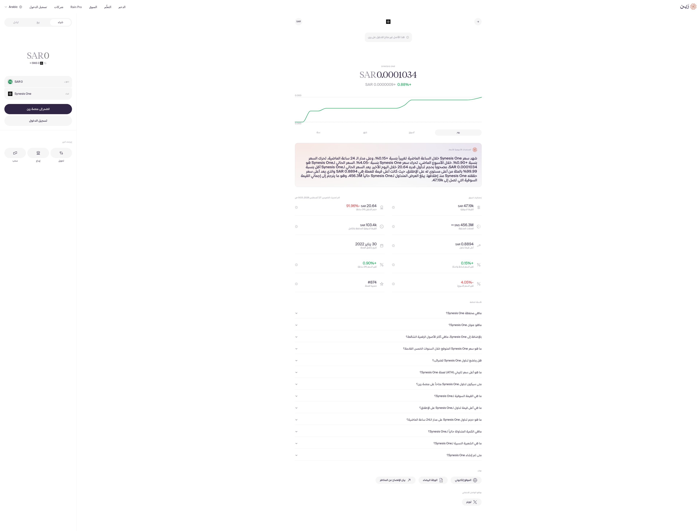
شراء (60, 22)
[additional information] (393, 207)
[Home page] (688, 6)
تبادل (16, 22)
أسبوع (411, 132)
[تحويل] (61, 153)
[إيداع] (38, 153)
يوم (458, 132)
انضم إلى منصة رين (38, 109)
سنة (318, 132)
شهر (365, 132)
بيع (38, 22)
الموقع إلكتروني (463, 480)
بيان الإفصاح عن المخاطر (392, 480)
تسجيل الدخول (38, 120)
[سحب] (15, 153)
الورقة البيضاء (430, 480)
